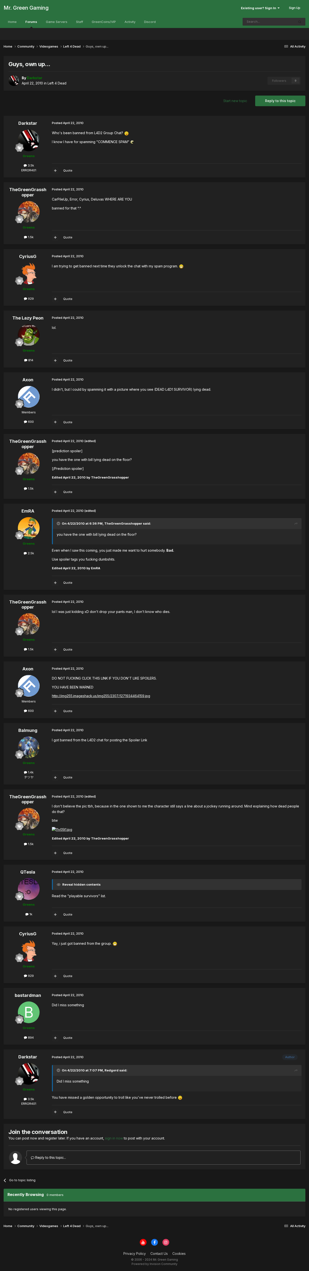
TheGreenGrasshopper (27, 192)
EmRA (27, 511)
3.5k (30, 165)
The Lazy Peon (27, 317)
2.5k (30, 553)
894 (30, 1037)
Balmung (27, 730)
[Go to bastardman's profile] (29, 1012)
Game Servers (56, 22)
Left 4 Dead (57, 83)
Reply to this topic (280, 101)
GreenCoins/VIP (104, 22)
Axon (27, 379)
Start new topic (235, 101)
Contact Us (159, 1253)
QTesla (27, 872)
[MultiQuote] (55, 170)
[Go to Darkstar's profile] (13, 80)
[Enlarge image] (126, 133)
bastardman (28, 995)
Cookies (179, 1253)
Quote (67, 170)
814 (30, 360)
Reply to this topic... (50, 1157)
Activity (130, 22)
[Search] (300, 21)
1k (30, 914)
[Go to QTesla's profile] (29, 889)
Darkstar (27, 123)
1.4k (30, 772)
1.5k (30, 237)
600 (30, 422)
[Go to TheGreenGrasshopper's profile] (29, 212)
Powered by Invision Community (154, 1264)
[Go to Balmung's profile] (29, 747)
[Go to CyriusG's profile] (29, 273)
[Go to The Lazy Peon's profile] (29, 335)
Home (12, 22)
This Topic (280, 21)
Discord (150, 22)
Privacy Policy (134, 1253)
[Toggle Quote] (59, 523)
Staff (79, 22)
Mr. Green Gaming (26, 8)
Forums (31, 22)
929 (30, 298)
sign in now (114, 1138)
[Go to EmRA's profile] (29, 528)
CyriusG (27, 256)
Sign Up (294, 8)
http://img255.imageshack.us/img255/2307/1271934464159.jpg (101, 696)
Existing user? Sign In (259, 8)
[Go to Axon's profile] (29, 397)
